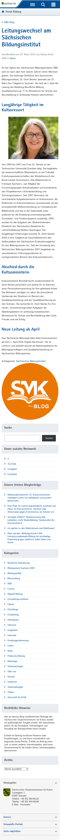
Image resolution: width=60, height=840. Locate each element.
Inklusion (12, 625)
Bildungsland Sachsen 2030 (21, 568)
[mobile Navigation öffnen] (33, 4)
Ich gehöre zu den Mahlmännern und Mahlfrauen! (31, 528)
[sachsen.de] (9, 4)
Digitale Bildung (15, 594)
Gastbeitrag (13, 614)
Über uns (12, 671)
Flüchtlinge (13, 609)
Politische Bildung (16, 656)
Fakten (11, 604)
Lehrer (11, 645)
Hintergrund (13, 620)
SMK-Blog (9, 22)
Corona (11, 589)
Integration (13, 630)
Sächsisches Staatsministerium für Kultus (32, 789)
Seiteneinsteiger (15, 666)
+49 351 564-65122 (29, 798)
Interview (12, 635)
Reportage (12, 661)
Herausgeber (10, 783)
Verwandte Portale (13, 824)
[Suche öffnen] (43, 4)
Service (7, 817)
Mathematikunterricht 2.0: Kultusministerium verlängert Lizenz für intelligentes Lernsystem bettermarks (29, 497)
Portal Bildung (13, 11)
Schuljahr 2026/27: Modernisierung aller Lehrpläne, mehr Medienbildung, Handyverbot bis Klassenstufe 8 (31, 520)
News (13, 58)
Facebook (12, 474)
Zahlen (11, 692)
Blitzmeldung (14, 578)
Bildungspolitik (15, 573)
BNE (10, 583)
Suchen (49, 438)
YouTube (12, 464)
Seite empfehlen (12, 831)
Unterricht (12, 682)
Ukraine (11, 676)
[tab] (30, 783)
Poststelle (25, 804)
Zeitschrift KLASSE (17, 697)
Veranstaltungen (15, 687)
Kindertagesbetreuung (18, 640)
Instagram (12, 469)
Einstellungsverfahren (18, 599)
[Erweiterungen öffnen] (53, 4)
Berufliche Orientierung (19, 563)
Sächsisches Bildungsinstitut (31, 361)
